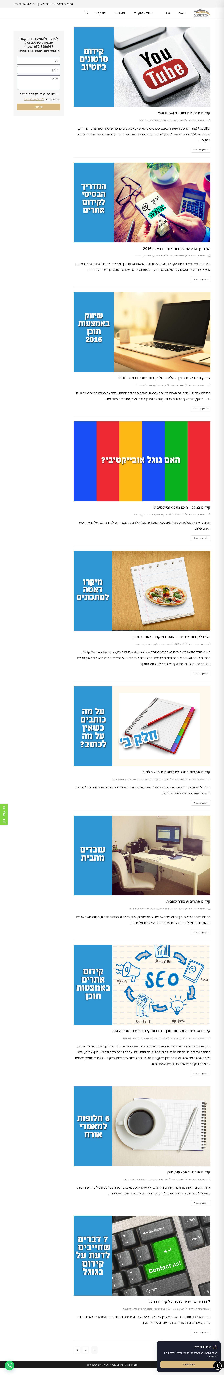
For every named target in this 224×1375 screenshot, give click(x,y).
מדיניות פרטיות (103, 1365)
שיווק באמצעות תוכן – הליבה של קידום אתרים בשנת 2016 (164, 377)
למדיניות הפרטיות (34, 99)
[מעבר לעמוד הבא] (77, 1350)
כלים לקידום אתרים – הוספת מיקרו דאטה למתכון (171, 636)
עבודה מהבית (164, 909)
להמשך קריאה (202, 150)
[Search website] (86, 12)
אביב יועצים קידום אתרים (198, 120)
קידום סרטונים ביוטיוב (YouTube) (183, 113)
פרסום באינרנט (149, 514)
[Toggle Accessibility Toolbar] (218, 1366)
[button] (9, 1365)
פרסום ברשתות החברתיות (158, 120)
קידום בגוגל (144, 120)
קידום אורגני (160, 255)
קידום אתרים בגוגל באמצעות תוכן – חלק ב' (176, 772)
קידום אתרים (149, 255)
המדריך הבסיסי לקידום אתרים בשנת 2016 (176, 248)
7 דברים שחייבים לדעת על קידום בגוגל (179, 1301)
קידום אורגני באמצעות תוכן (188, 1172)
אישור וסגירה (189, 1364)
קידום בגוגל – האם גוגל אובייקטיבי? (182, 507)
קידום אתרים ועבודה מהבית (188, 901)
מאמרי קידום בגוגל (163, 514)
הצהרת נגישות (92, 1365)
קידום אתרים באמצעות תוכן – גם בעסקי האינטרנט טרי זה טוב (161, 1030)
